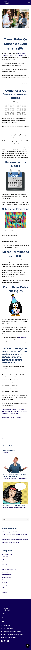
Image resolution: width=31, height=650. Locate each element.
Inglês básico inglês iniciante (21, 478)
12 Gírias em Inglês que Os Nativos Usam (12, 532)
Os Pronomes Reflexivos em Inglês (10, 542)
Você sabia (9, 509)
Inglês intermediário (7, 574)
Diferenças (11, 507)
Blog (3, 621)
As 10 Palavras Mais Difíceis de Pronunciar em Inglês (14, 534)
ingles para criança (6, 577)
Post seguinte (26, 438)
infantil (3, 567)
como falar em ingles (7, 35)
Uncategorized (5, 590)
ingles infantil (5, 572)
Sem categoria (5, 584)
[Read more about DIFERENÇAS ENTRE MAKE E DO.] (15, 492)
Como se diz (15, 35)
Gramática (13, 478)
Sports (3, 587)
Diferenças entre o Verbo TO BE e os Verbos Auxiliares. (14, 475)
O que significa (5, 579)
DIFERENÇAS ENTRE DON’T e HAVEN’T (12, 417)
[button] (29, 2)
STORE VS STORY (9, 450)
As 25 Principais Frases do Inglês (10, 537)
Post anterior (5, 438)
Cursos (4, 618)
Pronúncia (4, 582)
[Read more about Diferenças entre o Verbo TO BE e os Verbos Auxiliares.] (15, 464)
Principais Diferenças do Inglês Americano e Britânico (15, 539)
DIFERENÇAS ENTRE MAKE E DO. (14, 505)
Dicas (10, 478)
